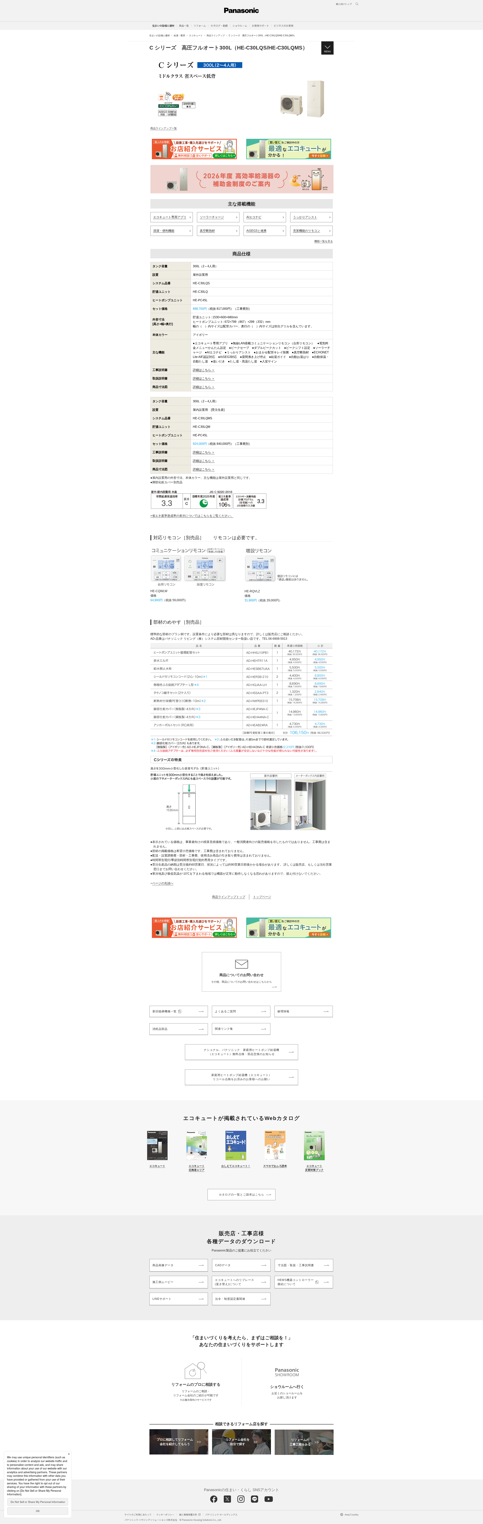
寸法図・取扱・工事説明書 (296, 1265)
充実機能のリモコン (306, 230)
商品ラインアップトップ (228, 896)
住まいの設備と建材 (163, 25)
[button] (184, 25)
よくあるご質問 (225, 1011)
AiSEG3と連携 (256, 230)
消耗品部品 (160, 1028)
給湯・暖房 (179, 35)
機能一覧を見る (323, 241)
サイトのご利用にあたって (138, 1514)
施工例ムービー (163, 1282)
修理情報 (283, 1011)
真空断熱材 (207, 230)
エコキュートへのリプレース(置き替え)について (234, 1282)
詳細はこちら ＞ (204, 370)
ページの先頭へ (162, 883)
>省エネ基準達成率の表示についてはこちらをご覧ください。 (192, 515)
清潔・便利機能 (163, 230)
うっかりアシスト (305, 217)
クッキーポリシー (165, 1514)
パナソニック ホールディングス (221, 1514)
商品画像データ (163, 1265)
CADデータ (223, 1265)
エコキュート (196, 35)
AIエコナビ (253, 217)
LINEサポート (162, 1298)
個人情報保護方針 (188, 1514)
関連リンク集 (224, 1028)
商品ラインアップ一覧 (163, 128)
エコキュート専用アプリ (169, 217)
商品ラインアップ (216, 35)
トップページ (262, 896)
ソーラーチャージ (212, 217)
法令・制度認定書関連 (230, 1298)
